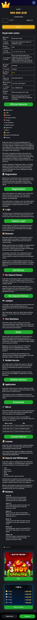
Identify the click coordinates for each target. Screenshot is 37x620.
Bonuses (7, 115)
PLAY (13, 73)
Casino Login (18, 221)
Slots (18, 332)
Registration (8, 110)
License (7, 132)
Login (7, 112)
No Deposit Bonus (10, 117)
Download (18, 402)
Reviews (7, 137)
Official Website (18, 104)
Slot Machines (9, 122)
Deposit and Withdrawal (12, 135)
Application (8, 127)
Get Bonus (18, 270)
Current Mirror (18, 436)
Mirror (7, 130)
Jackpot (7, 120)
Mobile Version (9, 125)
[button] (34, 2)
